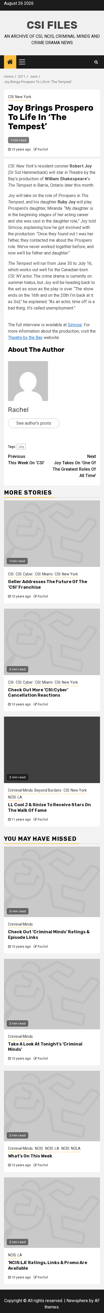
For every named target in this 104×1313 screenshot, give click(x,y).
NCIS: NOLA (71, 1148)
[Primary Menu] (24, 62)
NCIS (39, 1148)
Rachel (43, 149)
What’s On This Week (30, 1156)
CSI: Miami (44, 574)
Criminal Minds (20, 924)
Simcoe (75, 324)
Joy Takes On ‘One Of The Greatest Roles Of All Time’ (74, 466)
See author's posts (33, 423)
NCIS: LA (15, 797)
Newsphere (77, 1300)
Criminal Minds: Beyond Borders (34, 790)
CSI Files (52, 25)
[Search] (96, 62)
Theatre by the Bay (25, 337)
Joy (21, 447)
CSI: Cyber (24, 574)
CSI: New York (19, 97)
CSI (11, 574)
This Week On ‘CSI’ (26, 459)
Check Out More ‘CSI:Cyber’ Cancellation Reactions (38, 692)
